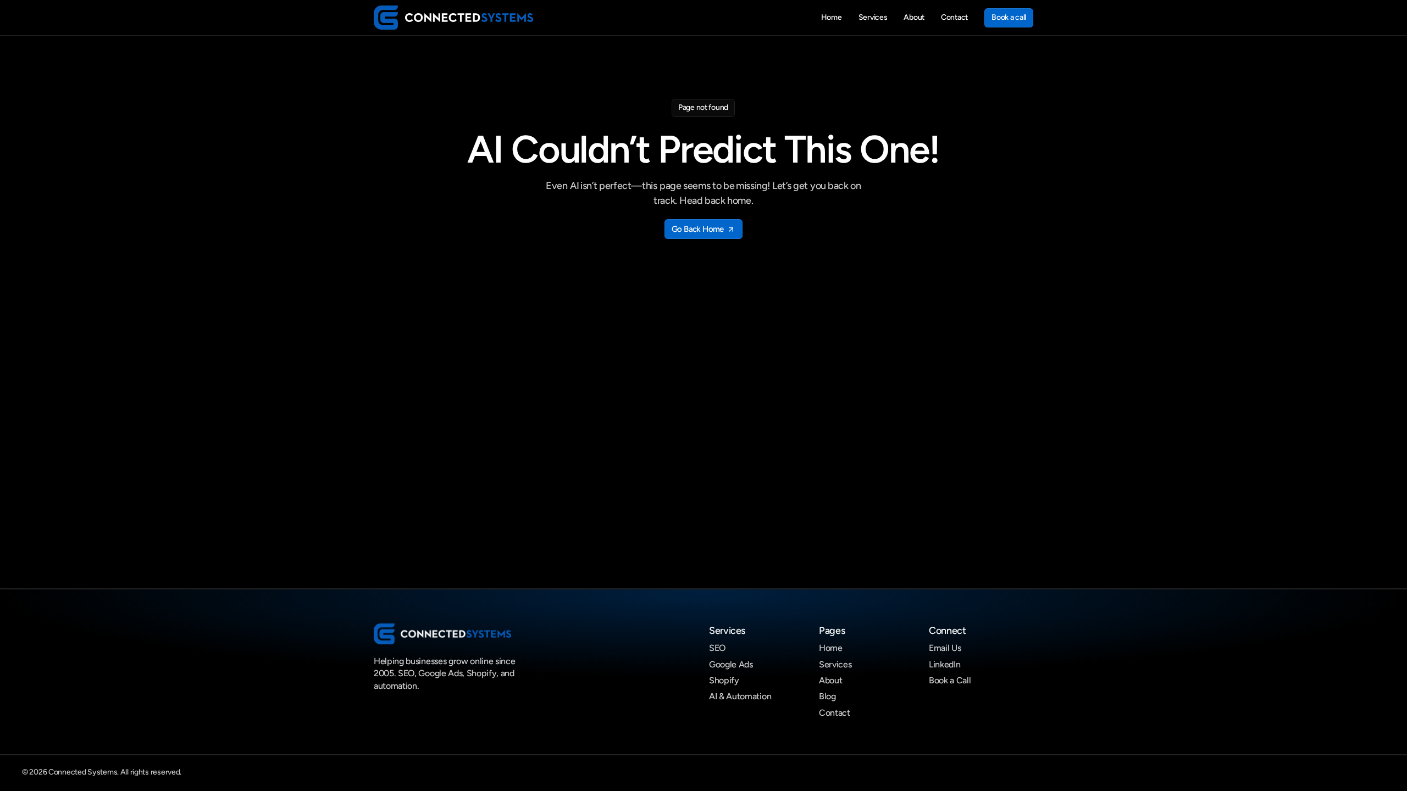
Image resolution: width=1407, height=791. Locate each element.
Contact (834, 713)
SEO (717, 648)
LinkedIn (944, 664)
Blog (827, 696)
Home (831, 648)
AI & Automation (740, 696)
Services (835, 664)
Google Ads (731, 664)
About (830, 680)
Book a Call (950, 680)
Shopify (724, 680)
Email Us (945, 648)
